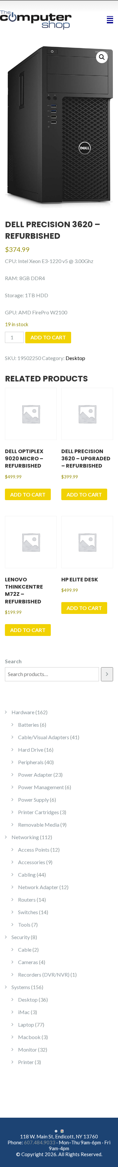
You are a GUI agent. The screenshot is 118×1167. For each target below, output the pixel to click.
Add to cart (48, 337)
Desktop (75, 358)
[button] (102, 57)
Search (13, 661)
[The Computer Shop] (39, 19)
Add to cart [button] (28, 494)
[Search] (107, 674)
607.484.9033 (39, 1142)
